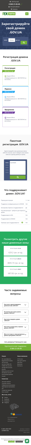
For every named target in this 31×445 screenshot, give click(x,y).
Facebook (6, 399)
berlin (19, 258)
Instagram (6, 401)
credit (19, 269)
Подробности (19, 441)
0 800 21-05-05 (14, 4)
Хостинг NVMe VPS (6, 364)
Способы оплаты (6, 383)
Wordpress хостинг (7, 372)
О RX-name (20, 359)
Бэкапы (4, 369)
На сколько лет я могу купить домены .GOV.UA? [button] (12, 312)
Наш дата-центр (21, 360)
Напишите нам (20, 342)
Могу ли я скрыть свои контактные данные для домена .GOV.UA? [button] (14, 335)
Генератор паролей (7, 390)
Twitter (6, 397)
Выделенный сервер (7, 360)
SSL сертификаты (6, 359)
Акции (3, 376)
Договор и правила (25, 429)
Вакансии (19, 364)
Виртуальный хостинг (8, 371)
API (3, 388)
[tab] (15, 305)
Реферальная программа (8, 385)
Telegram (6, 402)
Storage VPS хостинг (7, 367)
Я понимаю (11, 441)
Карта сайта (27, 432)
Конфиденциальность (24, 430)
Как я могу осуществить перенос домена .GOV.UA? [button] (13, 327)
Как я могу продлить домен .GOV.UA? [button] (12, 320)
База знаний (5, 392)
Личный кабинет (15, 7)
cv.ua (19, 248)
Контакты (19, 366)
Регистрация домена (7, 374)
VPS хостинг (5, 362)
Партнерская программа (8, 386)
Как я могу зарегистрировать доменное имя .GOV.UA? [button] (12, 305)
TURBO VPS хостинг (7, 366)
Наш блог (19, 362)
